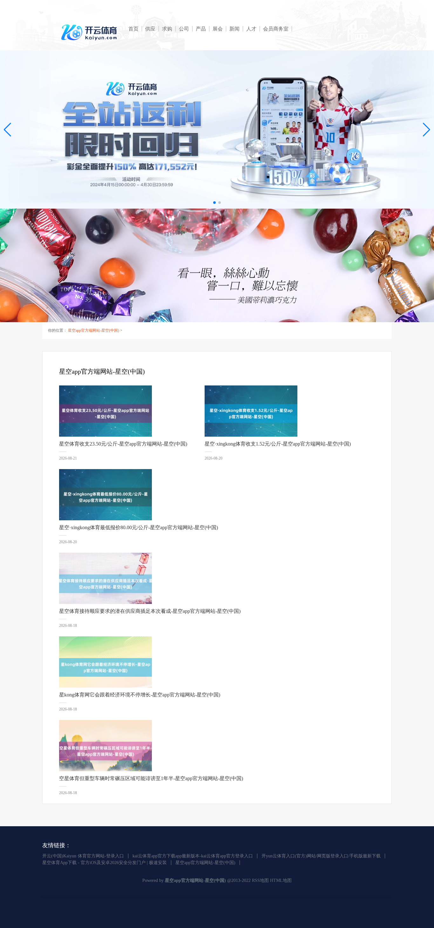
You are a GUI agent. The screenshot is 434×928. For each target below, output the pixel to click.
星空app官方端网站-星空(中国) (93, 330)
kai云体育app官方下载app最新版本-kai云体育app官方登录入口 (192, 856)
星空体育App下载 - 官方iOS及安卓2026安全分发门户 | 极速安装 (104, 862)
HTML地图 (281, 880)
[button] (426, 129)
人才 (251, 28)
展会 (218, 28)
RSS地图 (260, 880)
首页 (133, 28)
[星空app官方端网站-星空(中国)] (90, 32)
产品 (201, 28)
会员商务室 (275, 28)
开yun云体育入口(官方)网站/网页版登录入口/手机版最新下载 (321, 856)
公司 (184, 28)
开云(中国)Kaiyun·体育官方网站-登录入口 (83, 856)
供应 (150, 28)
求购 (167, 28)
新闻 (234, 28)
